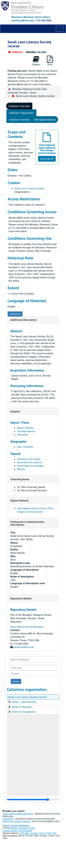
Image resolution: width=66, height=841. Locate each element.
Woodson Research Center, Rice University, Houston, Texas (27, 90)
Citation (36, 64)
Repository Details (21, 598)
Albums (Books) (25, 427)
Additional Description (23, 320)
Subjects (15, 411)
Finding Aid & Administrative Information (27, 523)
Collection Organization (21, 112)
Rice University (25, 446)
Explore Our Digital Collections (17, 821)
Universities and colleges (30, 465)
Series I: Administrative (24, 702)
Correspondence (26, 431)
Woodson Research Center (27, 17)
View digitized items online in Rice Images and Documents (35, 510)
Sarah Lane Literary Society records (27, 697)
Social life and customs (29, 462)
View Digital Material (45, 119)
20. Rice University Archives (32, 490)
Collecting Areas (19, 479)
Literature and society (28, 459)
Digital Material (19, 500)
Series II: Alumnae (21, 706)
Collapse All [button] (15, 313)
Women (21, 469)
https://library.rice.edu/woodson (27, 626)
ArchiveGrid (8, 818)
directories (22, 434)
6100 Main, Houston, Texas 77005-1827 (37, 833)
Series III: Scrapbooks (23, 711)
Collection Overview (19, 106)
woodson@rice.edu (23, 647)
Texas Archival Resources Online (18, 813)
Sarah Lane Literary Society (29, 188)
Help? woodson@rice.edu (31, 18)
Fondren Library (10, 830)
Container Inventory (19, 119)
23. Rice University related (31, 487)
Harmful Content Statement (16, 825)
